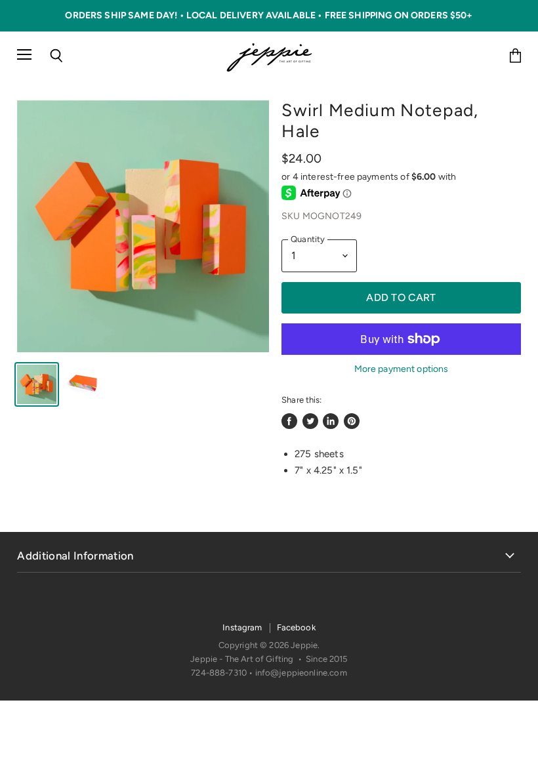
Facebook (296, 627)
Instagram (242, 627)
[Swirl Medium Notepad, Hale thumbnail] (37, 384)
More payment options (401, 369)
